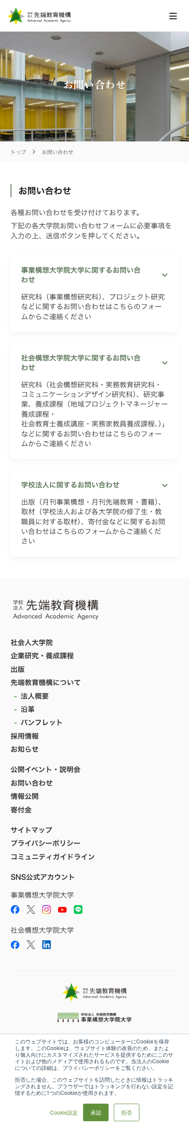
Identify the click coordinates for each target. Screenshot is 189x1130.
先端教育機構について (46, 682)
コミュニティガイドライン (53, 857)
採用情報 (25, 736)
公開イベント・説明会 (45, 769)
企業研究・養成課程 (42, 656)
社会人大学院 (32, 642)
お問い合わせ (32, 783)
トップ (18, 152)
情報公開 (25, 796)
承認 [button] (96, 1112)
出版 (18, 669)
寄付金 (21, 810)
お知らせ (25, 749)
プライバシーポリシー (45, 843)
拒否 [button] (126, 1112)
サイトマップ (31, 830)
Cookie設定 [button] (64, 1112)
